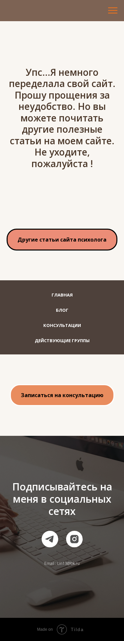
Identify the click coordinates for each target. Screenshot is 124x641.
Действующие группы (62, 340)
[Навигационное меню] (112, 10)
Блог (62, 310)
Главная (62, 295)
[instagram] (74, 539)
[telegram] (50, 539)
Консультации (62, 325)
